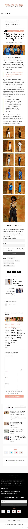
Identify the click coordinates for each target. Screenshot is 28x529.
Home (7, 21)
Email (4, 243)
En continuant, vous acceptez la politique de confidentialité (14, 249)
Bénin (6, 324)
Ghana (11, 21)
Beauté (6, 322)
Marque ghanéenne (9, 260)
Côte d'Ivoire (20, 417)
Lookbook (16, 21)
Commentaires (8, 355)
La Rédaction (11, 42)
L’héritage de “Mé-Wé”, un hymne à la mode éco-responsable (14, 74)
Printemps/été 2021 (9, 265)
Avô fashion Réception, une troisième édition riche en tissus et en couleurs (10, 292)
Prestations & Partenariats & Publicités (10, 491)
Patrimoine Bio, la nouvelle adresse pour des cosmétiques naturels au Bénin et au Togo (14, 335)
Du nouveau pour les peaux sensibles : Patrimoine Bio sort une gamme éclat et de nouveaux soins (8, 338)
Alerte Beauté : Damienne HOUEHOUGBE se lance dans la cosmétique (21, 334)
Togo (9, 327)
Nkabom (17, 260)
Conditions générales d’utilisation (9, 493)
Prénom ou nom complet (9, 238)
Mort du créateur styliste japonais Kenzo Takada (17, 430)
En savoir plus (4, 488)
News (6, 22)
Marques (13, 325)
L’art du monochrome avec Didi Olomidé (17, 281)
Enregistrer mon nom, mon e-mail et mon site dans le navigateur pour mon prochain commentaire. (14, 391)
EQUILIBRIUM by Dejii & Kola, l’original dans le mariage (17, 423)
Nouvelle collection (9, 263)
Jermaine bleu (11, 258)
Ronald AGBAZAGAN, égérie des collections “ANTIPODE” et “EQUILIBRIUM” (18, 437)
